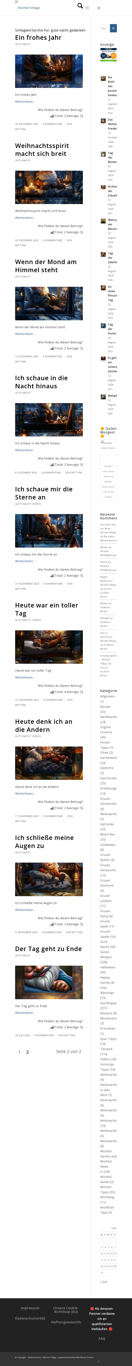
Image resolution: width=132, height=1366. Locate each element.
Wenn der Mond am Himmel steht (46, 266)
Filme (104, 752)
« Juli (103, 1282)
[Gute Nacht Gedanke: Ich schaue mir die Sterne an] (49, 530)
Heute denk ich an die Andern (44, 725)
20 (112, 1260)
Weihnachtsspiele (113, 1141)
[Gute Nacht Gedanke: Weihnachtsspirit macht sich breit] (49, 187)
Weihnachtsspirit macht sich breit (42, 149)
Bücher (105, 707)
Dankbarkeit (109, 717)
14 (115, 1253)
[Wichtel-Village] (27, 7)
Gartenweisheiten (113, 758)
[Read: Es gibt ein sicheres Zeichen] (103, 359)
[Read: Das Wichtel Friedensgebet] (103, 121)
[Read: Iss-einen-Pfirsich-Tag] (103, 288)
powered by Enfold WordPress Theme (76, 1357)
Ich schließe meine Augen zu (44, 841)
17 (102, 1260)
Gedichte (106, 768)
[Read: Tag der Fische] (103, 326)
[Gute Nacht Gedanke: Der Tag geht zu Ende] (49, 982)
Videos (36, 503)
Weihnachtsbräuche (115, 1100)
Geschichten (109, 778)
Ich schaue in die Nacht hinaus (41, 382)
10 (102, 1253)
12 (108, 1253)
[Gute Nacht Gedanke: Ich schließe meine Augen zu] (49, 879)
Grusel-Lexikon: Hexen (106, 592)
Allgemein (107, 696)
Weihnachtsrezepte (114, 1131)
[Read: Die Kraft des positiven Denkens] (103, 78)
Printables (108, 1028)
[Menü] (87, 7)
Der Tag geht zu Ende (48, 949)
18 (105, 1260)
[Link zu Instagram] (104, 7)
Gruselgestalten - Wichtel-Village (108, 659)
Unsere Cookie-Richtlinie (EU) (66, 1310)
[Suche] (78, 7)
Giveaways (108, 844)
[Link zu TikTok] (109, 7)
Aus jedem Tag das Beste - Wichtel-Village (108, 528)
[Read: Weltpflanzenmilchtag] (103, 397)
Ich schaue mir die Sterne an (44, 493)
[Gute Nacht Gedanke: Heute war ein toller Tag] (49, 647)
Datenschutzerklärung (34, 1318)
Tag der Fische (112, 329)
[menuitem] (78, 7)
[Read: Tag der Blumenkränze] (103, 154)
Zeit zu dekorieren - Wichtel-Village (108, 636)
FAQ (101, 1338)
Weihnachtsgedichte (115, 1110)
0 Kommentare (52, 124)
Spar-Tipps (108, 1039)
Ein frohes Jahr (38, 37)
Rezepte (106, 1013)
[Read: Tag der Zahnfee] (103, 254)
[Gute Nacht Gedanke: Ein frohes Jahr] (49, 71)
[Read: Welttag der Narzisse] (103, 221)
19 (108, 1260)
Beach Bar (107, 834)
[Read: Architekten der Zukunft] (103, 188)
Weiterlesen (24, 101)
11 (105, 1253)
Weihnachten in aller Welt (110, 1090)
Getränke (107, 824)
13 (112, 1253)
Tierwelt (106, 1049)
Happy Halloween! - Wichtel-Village (108, 580)
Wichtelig (107, 1197)
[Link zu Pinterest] (98, 7)
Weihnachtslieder (113, 1120)
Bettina (20, 129)
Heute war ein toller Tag (46, 609)
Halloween (108, 967)
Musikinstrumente (114, 1018)
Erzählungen (109, 788)
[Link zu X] (114, 7)
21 (115, 1260)
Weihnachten (110, 1074)
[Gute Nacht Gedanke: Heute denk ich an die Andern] (49, 763)
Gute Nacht (23, 44)
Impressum (30, 1308)
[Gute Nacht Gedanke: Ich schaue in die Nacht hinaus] (49, 419)
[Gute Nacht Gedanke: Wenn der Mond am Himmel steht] (49, 303)
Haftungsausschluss (68, 1322)
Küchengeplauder (113, 1003)
